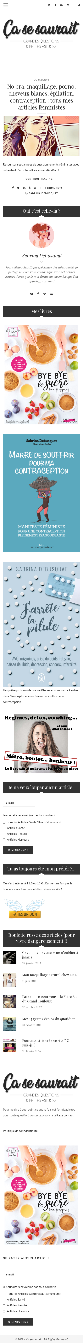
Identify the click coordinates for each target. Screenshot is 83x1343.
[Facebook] (55, 4)
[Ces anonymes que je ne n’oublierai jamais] (9, 957)
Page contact (65, 1115)
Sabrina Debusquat (43, 193)
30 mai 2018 (41, 80)
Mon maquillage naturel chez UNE (49, 975)
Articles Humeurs (17, 839)
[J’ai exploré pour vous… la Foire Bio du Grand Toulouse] (9, 1001)
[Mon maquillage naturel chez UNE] (9, 980)
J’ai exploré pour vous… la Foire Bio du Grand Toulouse (50, 998)
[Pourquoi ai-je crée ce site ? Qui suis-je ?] (9, 1045)
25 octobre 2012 (32, 1007)
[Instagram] (68, 4)
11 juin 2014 (29, 981)
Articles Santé (15, 828)
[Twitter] (49, 4)
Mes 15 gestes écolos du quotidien (48, 1019)
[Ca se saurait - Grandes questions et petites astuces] (41, 34)
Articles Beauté (16, 833)
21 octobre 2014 (32, 1025)
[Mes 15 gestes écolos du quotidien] (9, 1024)
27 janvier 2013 (31, 963)
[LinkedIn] (61, 4)
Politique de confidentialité (20, 1131)
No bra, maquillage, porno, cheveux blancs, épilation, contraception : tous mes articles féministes (41, 96)
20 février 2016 (31, 1051)
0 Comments (54, 188)
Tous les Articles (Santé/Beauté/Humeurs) (33, 822)
